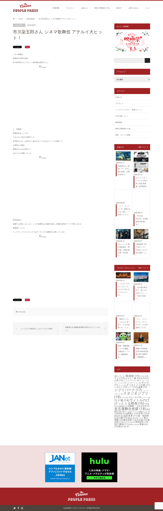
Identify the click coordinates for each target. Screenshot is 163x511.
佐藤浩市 (123, 406)
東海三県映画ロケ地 (101, 8)
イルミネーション (133, 383)
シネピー (120, 387)
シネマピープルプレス (79, 508)
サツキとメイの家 (138, 385)
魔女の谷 (123, 426)
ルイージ (146, 397)
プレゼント (70, 8)
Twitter (14, 507)
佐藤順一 (134, 405)
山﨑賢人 (131, 413)
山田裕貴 (119, 413)
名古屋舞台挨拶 (130, 408)
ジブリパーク (128, 390)
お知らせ (84, 8)
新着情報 (56, 8)
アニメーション (131, 380)
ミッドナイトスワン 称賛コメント (128, 110)
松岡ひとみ (139, 418)
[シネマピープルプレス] (25, 8)
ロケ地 (121, 400)
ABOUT (119, 8)
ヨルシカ (134, 397)
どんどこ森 (132, 378)
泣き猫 (142, 419)
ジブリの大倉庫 (137, 387)
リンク (147, 8)
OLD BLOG (19, 25)
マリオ (124, 397)
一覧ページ (142, 147)
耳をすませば (129, 422)
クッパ (122, 385)
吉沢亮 (145, 406)
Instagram (22, 507)
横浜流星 (129, 419)
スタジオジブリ (131, 395)
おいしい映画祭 (126, 376)
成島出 (131, 418)
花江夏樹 (121, 424)
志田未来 (130, 415)
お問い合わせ (133, 8)
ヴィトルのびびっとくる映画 (131, 401)
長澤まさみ (134, 424)
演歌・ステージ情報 (122, 135)
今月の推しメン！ (122, 116)
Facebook (18, 507)
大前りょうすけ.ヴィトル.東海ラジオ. (135, 411)
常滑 (142, 413)
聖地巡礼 (141, 421)
